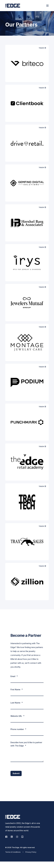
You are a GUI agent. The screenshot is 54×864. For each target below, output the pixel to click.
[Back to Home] (12, 6)
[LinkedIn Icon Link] (11, 837)
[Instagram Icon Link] (17, 837)
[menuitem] (13, 852)
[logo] (12, 817)
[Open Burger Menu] (47, 5)
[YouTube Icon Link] (21, 837)
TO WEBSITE (27, 77)
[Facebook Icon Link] (7, 837)
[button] (4, 860)
